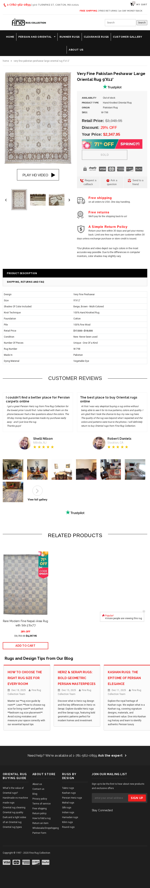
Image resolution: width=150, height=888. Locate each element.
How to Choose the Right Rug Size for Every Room (25, 678)
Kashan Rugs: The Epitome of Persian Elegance (124, 678)
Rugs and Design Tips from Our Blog (39, 658)
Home (6, 61)
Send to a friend (137, 182)
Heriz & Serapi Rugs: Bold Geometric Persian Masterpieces (77, 678)
